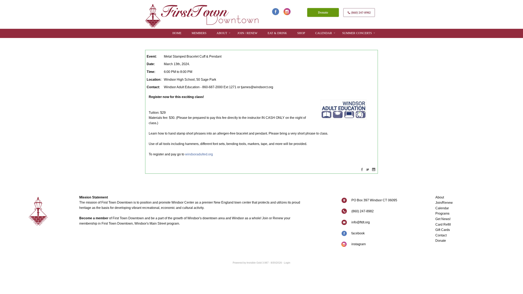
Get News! (442, 219)
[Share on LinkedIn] (373, 169)
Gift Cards (442, 230)
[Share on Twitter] (367, 169)
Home (176, 33)
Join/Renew (444, 202)
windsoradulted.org (199, 154)
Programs (442, 213)
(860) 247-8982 (362, 211)
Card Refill (443, 224)
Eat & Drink (277, 33)
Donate (440, 240)
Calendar (323, 33)
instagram (358, 244)
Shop (301, 33)
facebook (358, 233)
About (222, 33)
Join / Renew (247, 33)
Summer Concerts (357, 33)
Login (287, 262)
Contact (441, 235)
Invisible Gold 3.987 (258, 262)
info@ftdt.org (360, 222)
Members (199, 33)
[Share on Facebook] (362, 169)
